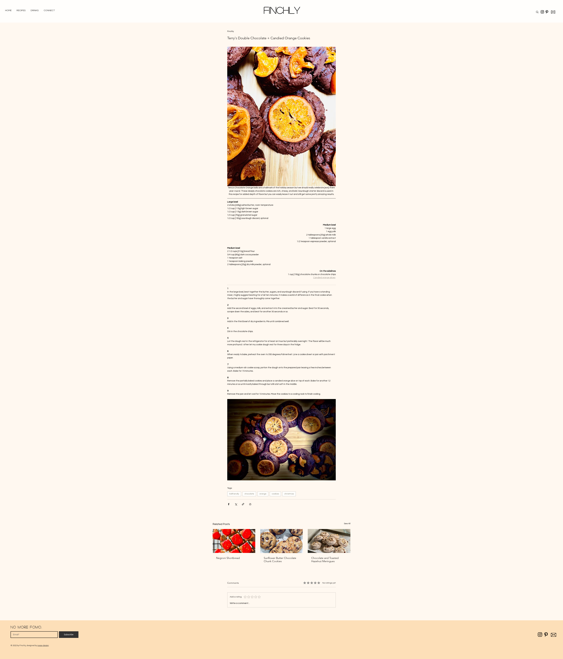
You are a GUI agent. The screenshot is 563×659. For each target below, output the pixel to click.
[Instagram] (542, 12)
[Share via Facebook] (228, 504)
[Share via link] (243, 504)
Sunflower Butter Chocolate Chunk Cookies (280, 559)
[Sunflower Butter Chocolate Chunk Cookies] (281, 541)
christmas (289, 494)
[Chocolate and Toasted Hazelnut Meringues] (329, 541)
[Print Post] (250, 504)
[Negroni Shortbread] (234, 541)
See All (347, 524)
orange (262, 494)
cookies (275, 494)
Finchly (282, 10)
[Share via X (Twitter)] (235, 504)
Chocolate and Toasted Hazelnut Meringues (325, 559)
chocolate (249, 494)
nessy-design (43, 645)
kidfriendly (234, 494)
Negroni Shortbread (228, 558)
